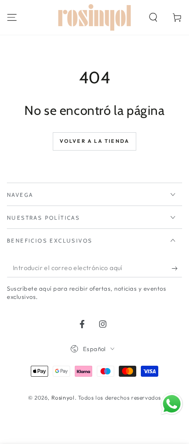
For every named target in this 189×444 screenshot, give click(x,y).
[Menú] (12, 17)
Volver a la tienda (95, 141)
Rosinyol (63, 397)
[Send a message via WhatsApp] (171, 404)
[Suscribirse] (177, 268)
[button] (153, 17)
